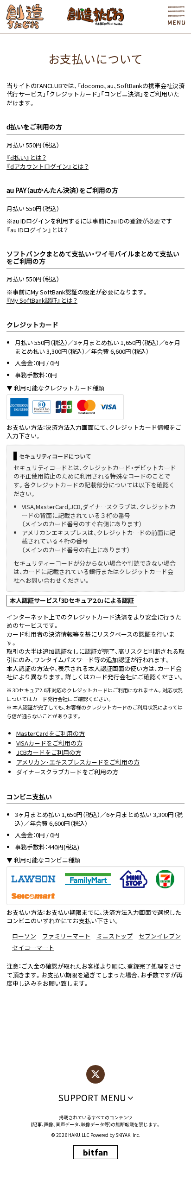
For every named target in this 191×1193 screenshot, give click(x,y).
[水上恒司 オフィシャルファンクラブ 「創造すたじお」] (25, 16)
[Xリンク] (95, 1074)
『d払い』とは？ (26, 157)
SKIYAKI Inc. (127, 1134)
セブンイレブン (160, 935)
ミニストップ (114, 935)
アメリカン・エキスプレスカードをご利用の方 (78, 762)
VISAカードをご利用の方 (49, 743)
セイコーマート (33, 947)
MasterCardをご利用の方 (50, 733)
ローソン (24, 935)
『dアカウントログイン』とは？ (47, 166)
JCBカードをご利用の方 (48, 752)
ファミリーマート (66, 935)
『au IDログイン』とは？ (37, 229)
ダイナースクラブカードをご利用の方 (67, 771)
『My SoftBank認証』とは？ (41, 300)
